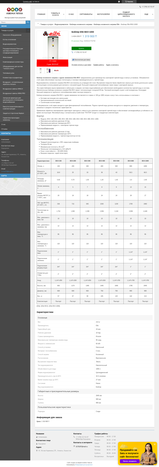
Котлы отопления (9, 39)
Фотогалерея (103, 14)
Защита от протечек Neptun (13, 113)
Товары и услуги (7, 30)
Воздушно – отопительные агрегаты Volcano (13, 83)
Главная (41, 14)
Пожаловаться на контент (84, 465)
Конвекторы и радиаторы (12, 78)
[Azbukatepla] (15, 11)
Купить (81, 48)
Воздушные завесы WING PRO (14, 93)
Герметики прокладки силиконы (11, 119)
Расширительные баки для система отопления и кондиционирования (13, 51)
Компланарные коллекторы (13, 62)
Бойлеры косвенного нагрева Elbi (106, 24)
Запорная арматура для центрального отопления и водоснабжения (13, 100)
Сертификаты (86, 14)
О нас (3, 124)
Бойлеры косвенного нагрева (81, 24)
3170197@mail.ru (7, 171)
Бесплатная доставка (82, 60)
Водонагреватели (9, 44)
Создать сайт (27, 1)
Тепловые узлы (8, 73)
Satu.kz (89, 463)
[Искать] (28, 22)
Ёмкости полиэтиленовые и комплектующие (13, 108)
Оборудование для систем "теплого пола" (13, 67)
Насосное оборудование (12, 35)
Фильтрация (7, 57)
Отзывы (4, 129)
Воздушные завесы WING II (13, 89)
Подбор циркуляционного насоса (126, 14)
